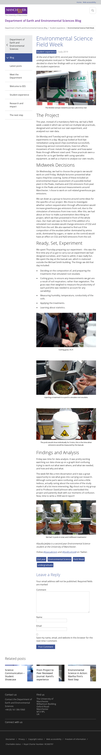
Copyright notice (35, 739)
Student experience (19, 94)
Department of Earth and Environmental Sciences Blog (26, 28)
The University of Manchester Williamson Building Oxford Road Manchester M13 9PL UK (46, 706)
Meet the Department (16, 76)
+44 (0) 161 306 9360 (15, 709)
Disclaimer (10, 739)
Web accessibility (89, 2)
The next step (16, 115)
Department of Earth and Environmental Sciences (17, 44)
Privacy (22, 739)
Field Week (79, 559)
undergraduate (45, 565)
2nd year (41, 559)
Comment (41, 589)
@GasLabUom (50, 552)
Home (79, 2)
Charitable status (13, 744)
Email (39, 625)
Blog (12, 57)
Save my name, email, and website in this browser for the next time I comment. (64, 639)
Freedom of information (75, 739)
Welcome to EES (18, 86)
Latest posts (16, 66)
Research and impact (16, 105)
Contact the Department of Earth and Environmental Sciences (18, 703)
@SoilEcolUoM (69, 552)
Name (39, 617)
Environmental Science (59, 559)
